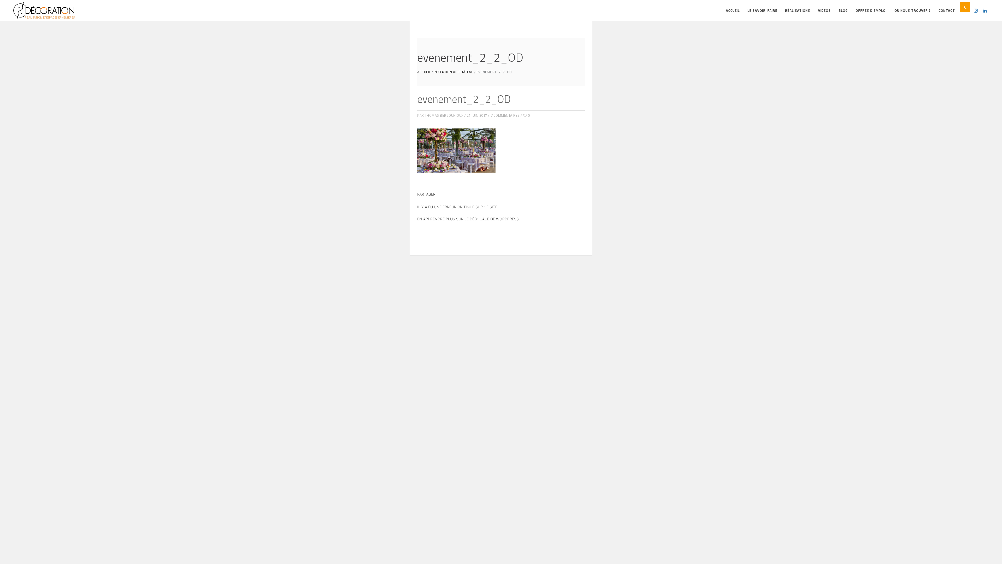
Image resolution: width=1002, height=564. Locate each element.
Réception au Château (453, 72)
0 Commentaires (505, 115)
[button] (965, 7)
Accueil (424, 72)
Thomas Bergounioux (444, 115)
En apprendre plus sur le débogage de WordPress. (468, 219)
